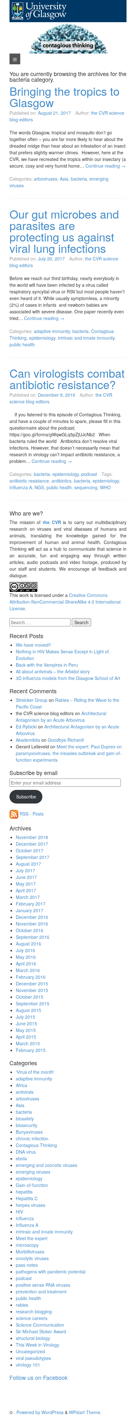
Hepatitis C (27, 1198)
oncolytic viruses (32, 1258)
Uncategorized (30, 1351)
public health (22, 344)
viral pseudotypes (33, 1358)
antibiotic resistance (29, 480)
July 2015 (25, 1017)
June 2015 (26, 1023)
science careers (31, 1318)
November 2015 (32, 990)
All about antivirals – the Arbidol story (53, 671)
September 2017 (32, 857)
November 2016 (32, 923)
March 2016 (28, 970)
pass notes (27, 1265)
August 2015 (28, 1010)
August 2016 (28, 943)
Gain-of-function (32, 1185)
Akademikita (28, 740)
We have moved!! (33, 645)
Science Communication (40, 1325)
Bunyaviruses (29, 1132)
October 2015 (29, 997)
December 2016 (32, 917)
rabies (22, 1305)
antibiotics (61, 480)
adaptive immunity (52, 331)
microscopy (27, 1245)
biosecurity (26, 1125)
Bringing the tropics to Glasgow (64, 96)
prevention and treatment (41, 1291)
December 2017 (32, 844)
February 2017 (31, 903)
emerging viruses (33, 1172)
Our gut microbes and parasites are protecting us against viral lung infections (64, 231)
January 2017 (29, 910)
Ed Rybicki (26, 726)
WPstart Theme (84, 1412)
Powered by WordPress (40, 1412)
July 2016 (25, 950)
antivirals (25, 1092)
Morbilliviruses (30, 1251)
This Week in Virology (37, 1345)
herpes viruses (30, 1205)
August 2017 (28, 864)
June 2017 (26, 877)
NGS (39, 487)
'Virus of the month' (35, 1072)
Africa (21, 1085)
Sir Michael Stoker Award (41, 1331)
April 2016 (26, 963)
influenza (25, 1218)
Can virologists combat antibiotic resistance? (67, 378)
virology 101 (28, 1364)
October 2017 (29, 850)
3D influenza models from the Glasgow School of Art (68, 678)
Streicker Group (31, 700)
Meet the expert (31, 1238)
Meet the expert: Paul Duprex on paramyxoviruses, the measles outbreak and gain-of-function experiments (69, 753)
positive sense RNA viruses (43, 1285)
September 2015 (32, 1003)
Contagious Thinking (36, 1145)
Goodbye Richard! (66, 740)
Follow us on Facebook (38, 1377)
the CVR (52, 522)
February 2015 (31, 1050)
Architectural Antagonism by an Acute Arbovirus (61, 716)
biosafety (25, 1118)
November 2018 (32, 837)
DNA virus (26, 1152)
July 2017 (25, 870)
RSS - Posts (31, 813)
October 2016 (29, 930)
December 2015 (32, 983)
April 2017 (26, 890)
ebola (21, 1158)
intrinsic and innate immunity (86, 338)
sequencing (85, 487)
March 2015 (28, 1043)
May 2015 (26, 1030)
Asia (64, 179)
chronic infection (32, 1138)
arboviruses (45, 179)
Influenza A (20, 487)
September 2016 (32, 937)
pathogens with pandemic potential (50, 1271)
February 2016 (31, 977)
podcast (89, 474)
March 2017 (28, 897)
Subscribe (26, 796)
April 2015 (26, 1037)
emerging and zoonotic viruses (46, 1165)
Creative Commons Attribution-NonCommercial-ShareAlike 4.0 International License (65, 602)
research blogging (34, 1311)
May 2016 (26, 957)
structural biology (33, 1338)
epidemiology (42, 338)
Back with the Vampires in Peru (47, 665)
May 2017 (26, 884)
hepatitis (24, 1191)
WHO (105, 487)
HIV (19, 1211)
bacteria (79, 179)
